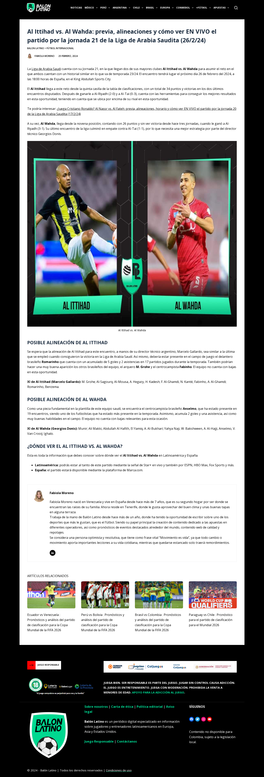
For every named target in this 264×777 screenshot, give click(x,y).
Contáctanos (127, 741)
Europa (165, 7)
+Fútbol (201, 7)
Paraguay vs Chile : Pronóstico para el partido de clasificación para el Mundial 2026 (210, 620)
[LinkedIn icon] (52, 553)
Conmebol (183, 7)
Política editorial (150, 706)
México (89, 7)
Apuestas (220, 7)
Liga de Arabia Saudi (46, 69)
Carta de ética (122, 706)
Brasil (150, 7)
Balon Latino (35, 48)
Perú (103, 7)
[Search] (236, 7)
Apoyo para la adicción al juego (158, 692)
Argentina (120, 7)
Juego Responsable (99, 741)
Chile (136, 7)
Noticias (76, 7)
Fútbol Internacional (60, 48)
